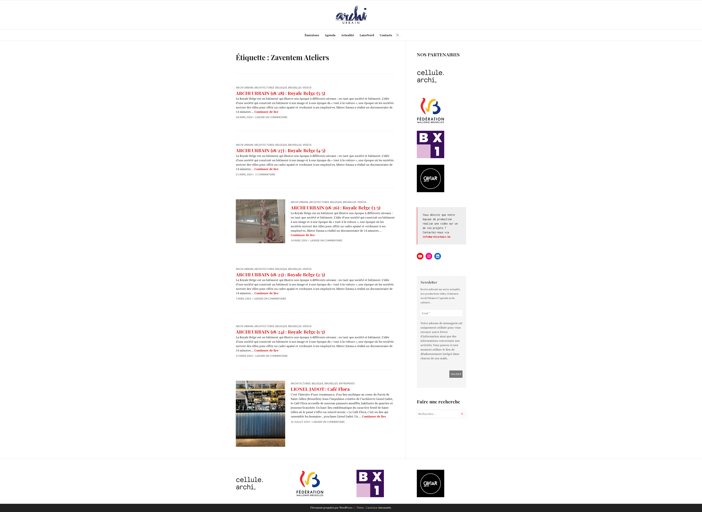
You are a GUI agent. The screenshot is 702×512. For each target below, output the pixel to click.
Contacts (386, 35)
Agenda (330, 35)
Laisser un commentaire (271, 117)
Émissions (312, 35)
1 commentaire (265, 174)
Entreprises (347, 383)
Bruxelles (294, 87)
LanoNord (367, 35)
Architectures (264, 87)
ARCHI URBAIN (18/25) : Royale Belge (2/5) (280, 274)
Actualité (347, 35)
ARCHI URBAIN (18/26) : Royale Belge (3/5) (335, 207)
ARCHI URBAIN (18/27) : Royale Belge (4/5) (280, 150)
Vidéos (307, 87)
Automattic (384, 507)
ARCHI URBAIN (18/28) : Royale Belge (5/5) (280, 93)
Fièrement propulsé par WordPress (331, 507)
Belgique (281, 87)
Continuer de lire (266, 112)
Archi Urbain (244, 87)
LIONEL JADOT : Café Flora (320, 389)
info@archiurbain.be (436, 236)
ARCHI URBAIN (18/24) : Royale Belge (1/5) (280, 332)
